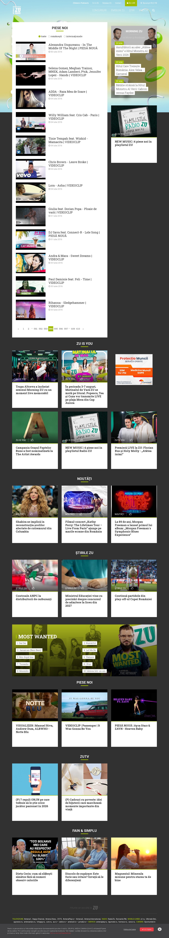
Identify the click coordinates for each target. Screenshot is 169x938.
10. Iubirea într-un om (95, 671)
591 (35, 328)
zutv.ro (49, 922)
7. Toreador (23, 664)
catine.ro (62, 922)
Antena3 (79, 919)
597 (66, 328)
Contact (118, 3)
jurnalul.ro (82, 922)
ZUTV (59, 919)
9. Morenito (23, 671)
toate (43, 36)
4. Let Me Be (90, 650)
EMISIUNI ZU (118, 10)
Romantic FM (121, 919)
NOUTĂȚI (84, 479)
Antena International (92, 919)
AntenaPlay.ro (68, 919)
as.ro (55, 922)
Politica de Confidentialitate (60, 933)
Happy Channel (38, 919)
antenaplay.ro (101, 922)
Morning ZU (134, 31)
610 (78, 328)
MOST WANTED (37, 636)
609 (73, 328)
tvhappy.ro (41, 922)
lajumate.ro (112, 922)
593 (46, 328)
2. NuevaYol (90, 643)
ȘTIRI (132, 10)
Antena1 (27, 919)
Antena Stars (51, 919)
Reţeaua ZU (106, 3)
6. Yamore (89, 657)
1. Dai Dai (21, 643)
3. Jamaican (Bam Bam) (29, 650)
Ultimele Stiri (151, 919)
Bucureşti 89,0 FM (149, 3)
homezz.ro (123, 922)
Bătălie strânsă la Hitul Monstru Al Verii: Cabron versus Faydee (131, 89)
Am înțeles (147, 929)
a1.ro (143, 919)
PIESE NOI (85, 682)
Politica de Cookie (130, 929)
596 (61, 328)
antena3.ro (72, 922)
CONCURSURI (99, 10)
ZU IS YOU (84, 344)
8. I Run (87, 664)
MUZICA (143, 10)
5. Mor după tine (25, 657)
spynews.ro (18, 922)
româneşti (56, 36)
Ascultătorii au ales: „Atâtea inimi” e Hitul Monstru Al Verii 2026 (133, 51)
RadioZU (111, 919)
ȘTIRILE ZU (84, 553)
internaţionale (74, 36)
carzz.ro (131, 922)
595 (56, 328)
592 (41, 328)
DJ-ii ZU (95, 3)
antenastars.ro (29, 922)
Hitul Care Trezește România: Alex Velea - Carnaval (130, 70)
